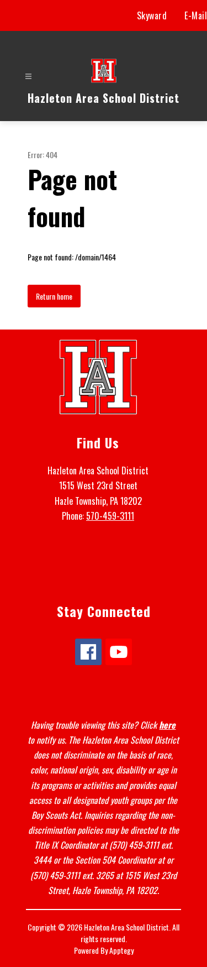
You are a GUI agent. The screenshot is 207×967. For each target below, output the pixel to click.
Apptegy (121, 950)
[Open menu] (28, 76)
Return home (54, 296)
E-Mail (195, 15)
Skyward (152, 15)
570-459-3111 (110, 515)
